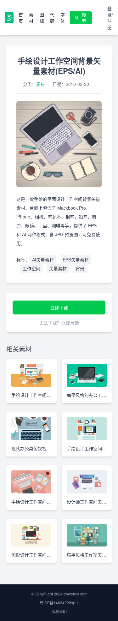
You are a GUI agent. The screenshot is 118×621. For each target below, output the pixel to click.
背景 (80, 268)
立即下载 (59, 307)
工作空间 (31, 268)
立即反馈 (70, 322)
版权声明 (59, 611)
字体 (62, 17)
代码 (52, 17)
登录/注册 (110, 17)
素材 (31, 17)
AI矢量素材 (43, 259)
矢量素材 (58, 268)
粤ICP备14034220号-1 (59, 602)
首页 (21, 17)
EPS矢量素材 (76, 259)
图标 (42, 17)
